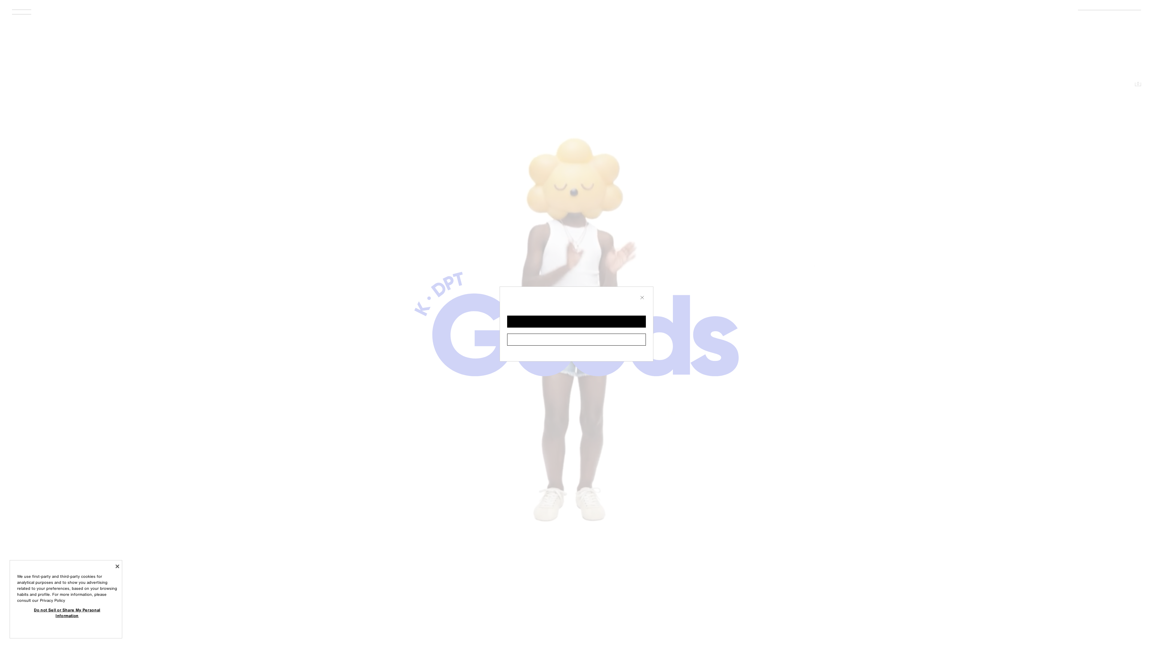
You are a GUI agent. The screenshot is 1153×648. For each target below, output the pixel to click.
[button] (576, 322)
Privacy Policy (52, 600)
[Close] (117, 566)
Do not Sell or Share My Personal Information (67, 612)
